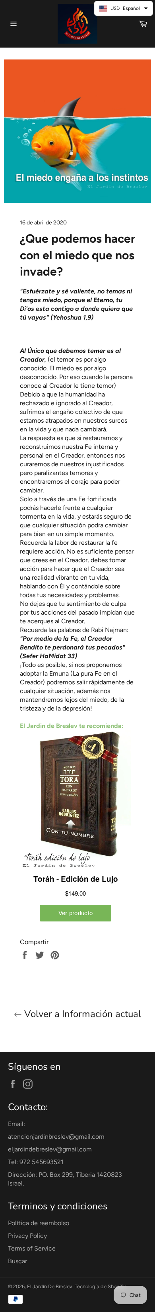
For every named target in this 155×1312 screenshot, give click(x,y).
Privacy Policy (27, 1235)
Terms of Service (32, 1248)
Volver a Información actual (81, 1013)
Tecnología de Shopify (100, 1286)
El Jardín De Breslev (49, 1286)
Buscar (17, 1261)
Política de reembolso (38, 1223)
